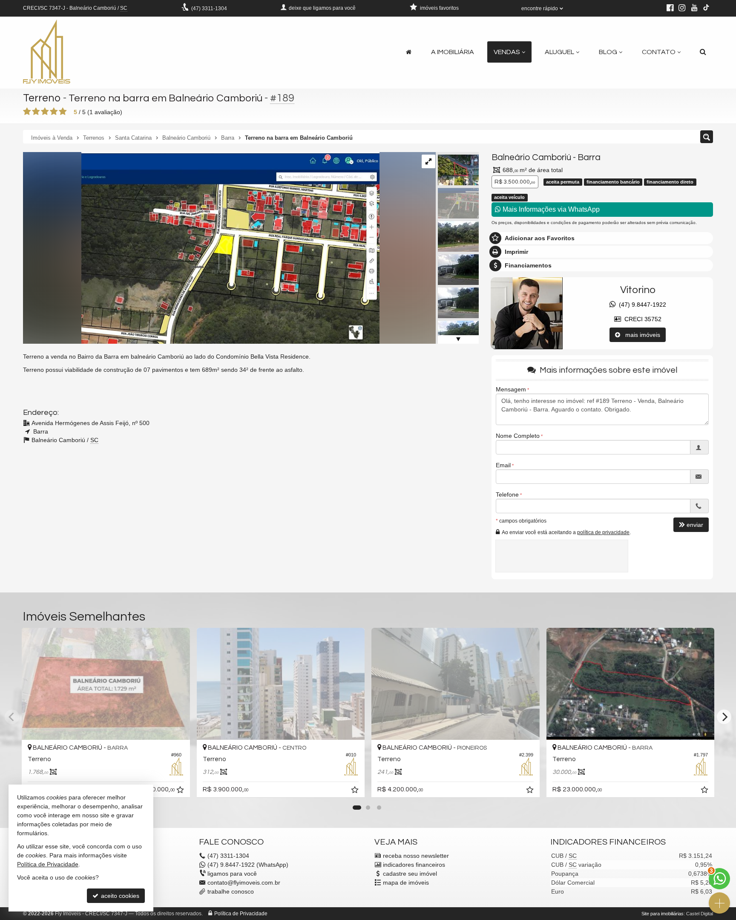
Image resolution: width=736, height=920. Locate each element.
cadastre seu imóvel (410, 873)
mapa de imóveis (406, 882)
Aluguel (559, 52)
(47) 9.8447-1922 (640, 304)
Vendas (507, 52)
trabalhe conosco (230, 891)
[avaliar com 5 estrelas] (63, 111)
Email (503, 465)
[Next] (724, 717)
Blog (608, 52)
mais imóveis (640, 334)
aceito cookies (119, 895)
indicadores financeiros (414, 864)
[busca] (703, 52)
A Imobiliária (452, 52)
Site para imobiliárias (662, 913)
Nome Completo (518, 435)
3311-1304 (209, 9)
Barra (589, 157)
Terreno (42, 98)
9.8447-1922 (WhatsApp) (247, 864)
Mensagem (511, 389)
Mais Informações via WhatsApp (550, 209)
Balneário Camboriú (531, 157)
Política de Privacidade (240, 914)
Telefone (507, 494)
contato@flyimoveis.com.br (243, 882)
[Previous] (12, 717)
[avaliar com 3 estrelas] (45, 111)
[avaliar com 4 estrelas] (54, 111)
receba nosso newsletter (416, 855)
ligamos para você (232, 873)
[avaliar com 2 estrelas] (36, 111)
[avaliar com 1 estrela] (27, 111)
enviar (695, 524)
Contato (659, 52)
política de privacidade (603, 532)
